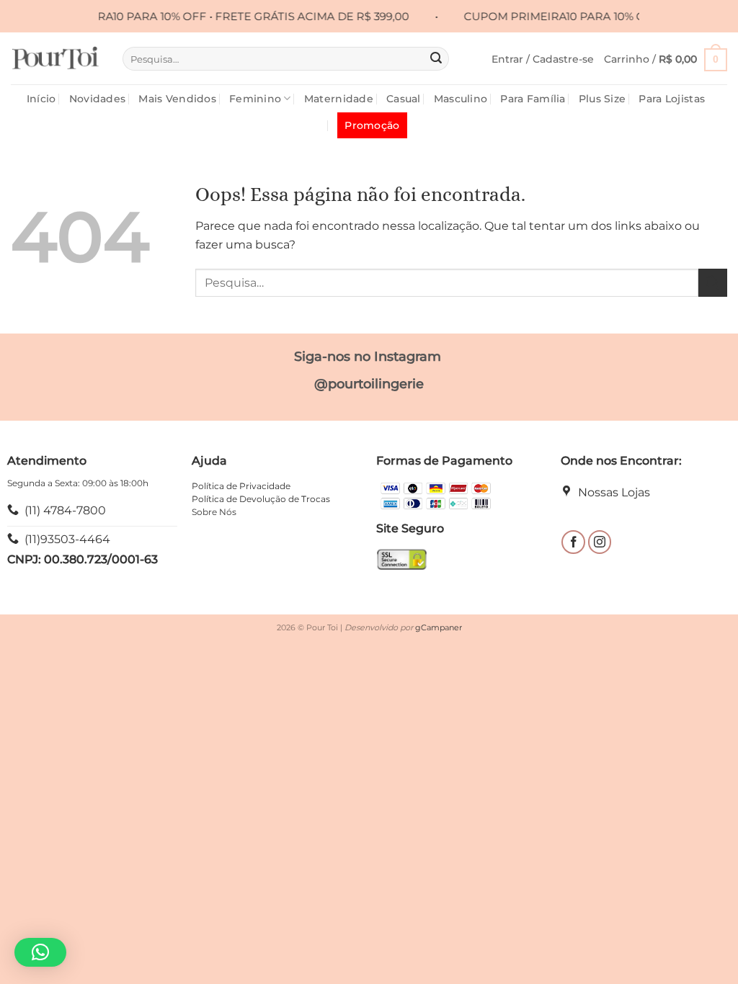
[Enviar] (436, 59)
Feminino (255, 98)
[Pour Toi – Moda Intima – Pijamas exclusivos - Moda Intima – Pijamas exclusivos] (56, 58)
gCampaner (438, 627)
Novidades (97, 98)
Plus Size (602, 98)
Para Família (532, 98)
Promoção (371, 125)
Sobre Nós (214, 511)
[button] (543, 59)
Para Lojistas (672, 98)
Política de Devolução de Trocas (261, 498)
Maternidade (338, 98)
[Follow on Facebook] (573, 542)
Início (41, 98)
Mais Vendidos (177, 98)
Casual (403, 98)
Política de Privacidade (241, 485)
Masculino (461, 98)
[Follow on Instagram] (600, 542)
